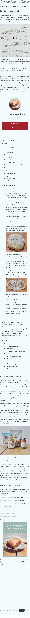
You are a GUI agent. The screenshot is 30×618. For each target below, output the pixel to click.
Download (22, 610)
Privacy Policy (20, 615)
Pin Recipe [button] (15, 127)
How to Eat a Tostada (5, 500)
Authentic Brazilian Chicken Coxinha (9, 504)
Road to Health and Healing (7, 513)
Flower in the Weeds (5, 509)
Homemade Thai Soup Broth (7, 497)
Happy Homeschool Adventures (8, 516)
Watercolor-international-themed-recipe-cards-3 (9, 610)
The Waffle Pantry (4, 423)
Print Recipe (15, 123)
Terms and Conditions (11, 615)
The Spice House (21, 475)
